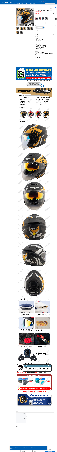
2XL (46, 22)
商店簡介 (21, 450)
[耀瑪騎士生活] (7, 2)
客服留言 (33, 450)
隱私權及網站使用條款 (22, 451)
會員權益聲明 (34, 451)
